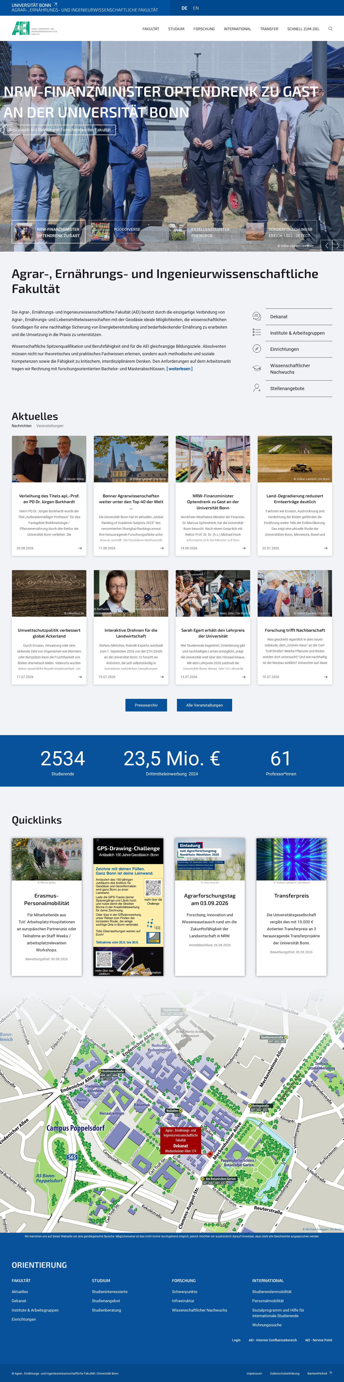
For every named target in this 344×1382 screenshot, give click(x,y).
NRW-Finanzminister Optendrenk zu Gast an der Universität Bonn (213, 501)
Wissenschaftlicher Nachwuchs (199, 1310)
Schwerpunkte (184, 1291)
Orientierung (39, 1264)
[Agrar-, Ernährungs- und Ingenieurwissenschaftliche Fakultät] (34, 28)
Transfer (269, 28)
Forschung (204, 28)
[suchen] (328, 32)
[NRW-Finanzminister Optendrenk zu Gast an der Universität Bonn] (243, 548)
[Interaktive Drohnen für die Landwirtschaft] (162, 677)
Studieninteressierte (110, 1291)
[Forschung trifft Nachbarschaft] (325, 677)
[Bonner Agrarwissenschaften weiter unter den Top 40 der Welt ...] (162, 548)
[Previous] (326, 246)
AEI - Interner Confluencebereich (273, 1340)
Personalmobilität (268, 1300)
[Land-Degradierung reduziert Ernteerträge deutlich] (325, 548)
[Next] (338, 246)
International (237, 28)
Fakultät (151, 28)
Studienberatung (106, 1310)
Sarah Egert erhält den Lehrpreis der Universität (213, 633)
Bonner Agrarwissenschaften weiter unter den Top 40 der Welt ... (131, 501)
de (184, 8)
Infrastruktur (183, 1300)
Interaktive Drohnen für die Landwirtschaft (131, 633)
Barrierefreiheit (317, 1373)
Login (236, 1340)
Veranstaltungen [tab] (49, 426)
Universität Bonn (31, 5)
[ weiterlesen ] (180, 368)
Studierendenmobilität (272, 1291)
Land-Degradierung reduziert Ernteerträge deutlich (295, 498)
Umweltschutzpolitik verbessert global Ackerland (49, 633)
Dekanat (19, 1300)
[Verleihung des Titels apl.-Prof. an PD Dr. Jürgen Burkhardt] (80, 548)
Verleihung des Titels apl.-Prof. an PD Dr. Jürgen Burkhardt (49, 498)
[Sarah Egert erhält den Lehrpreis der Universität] (243, 677)
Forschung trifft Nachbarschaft (295, 630)
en (196, 8)
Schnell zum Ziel (303, 28)
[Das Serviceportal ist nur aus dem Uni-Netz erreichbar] (47, 907)
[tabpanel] (172, 146)
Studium (176, 28)
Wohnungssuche (267, 1325)
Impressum (254, 1373)
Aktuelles (20, 1291)
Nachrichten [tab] (22, 426)
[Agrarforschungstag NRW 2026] (210, 907)
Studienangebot (106, 1300)
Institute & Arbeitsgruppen (35, 1310)
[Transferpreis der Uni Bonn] (291, 907)
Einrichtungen (24, 1319)
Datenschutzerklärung (284, 1373)
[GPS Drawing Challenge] (128, 907)
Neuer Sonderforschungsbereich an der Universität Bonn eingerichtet (76, 108)
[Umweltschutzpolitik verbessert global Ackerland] (80, 677)
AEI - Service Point (318, 1340)
